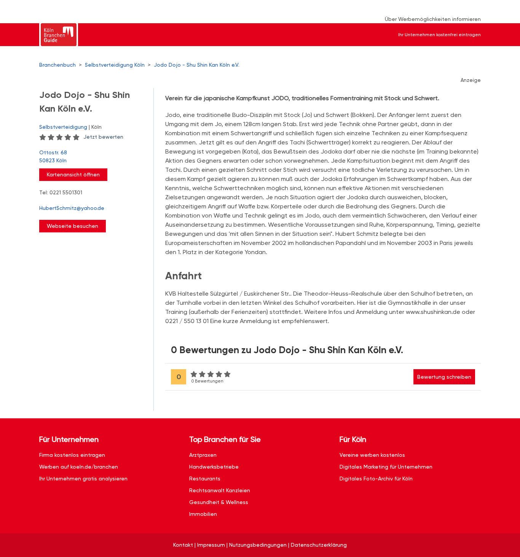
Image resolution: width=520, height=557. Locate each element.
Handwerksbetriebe (214, 467)
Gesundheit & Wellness (218, 502)
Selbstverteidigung (63, 127)
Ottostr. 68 (53, 156)
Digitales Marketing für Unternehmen (386, 467)
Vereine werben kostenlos (372, 455)
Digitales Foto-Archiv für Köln (376, 478)
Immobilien (203, 514)
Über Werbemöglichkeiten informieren (433, 19)
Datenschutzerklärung (319, 545)
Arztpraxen (203, 455)
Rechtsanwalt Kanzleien (219, 490)
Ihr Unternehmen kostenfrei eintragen (439, 34)
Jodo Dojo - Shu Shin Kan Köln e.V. (196, 65)
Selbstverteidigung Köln (115, 65)
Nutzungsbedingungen (258, 545)
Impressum (211, 545)
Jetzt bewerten (103, 137)
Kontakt (183, 545)
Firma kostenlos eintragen (72, 455)
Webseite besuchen (72, 226)
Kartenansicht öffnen (73, 174)
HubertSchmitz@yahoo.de (71, 208)
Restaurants (204, 478)
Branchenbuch (57, 65)
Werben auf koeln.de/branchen (78, 467)
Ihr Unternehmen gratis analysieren (83, 478)
